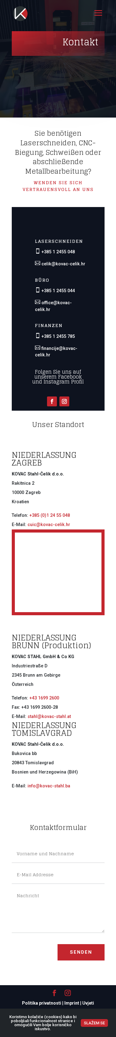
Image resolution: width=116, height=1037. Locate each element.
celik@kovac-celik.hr (62, 264)
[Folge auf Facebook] (52, 401)
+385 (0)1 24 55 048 (49, 515)
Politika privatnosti (41, 1003)
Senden (81, 952)
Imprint (71, 1003)
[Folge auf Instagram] (64, 401)
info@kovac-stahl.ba (49, 786)
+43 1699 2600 (44, 698)
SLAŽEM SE (94, 1023)
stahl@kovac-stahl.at (49, 716)
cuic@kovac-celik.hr (49, 524)
